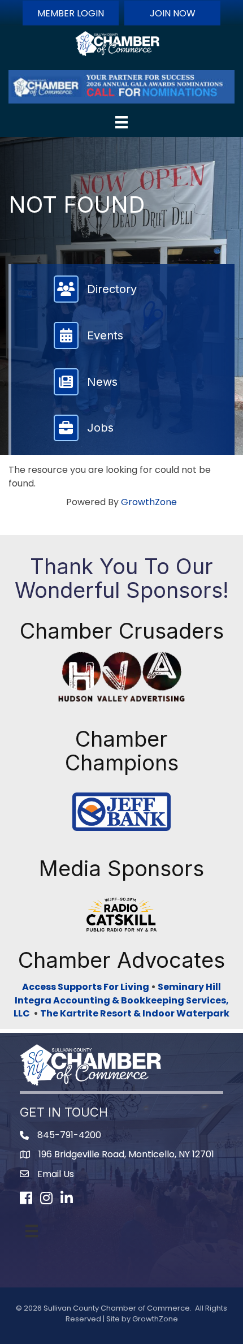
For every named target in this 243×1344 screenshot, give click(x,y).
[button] (71, 13)
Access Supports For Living (85, 986)
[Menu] (121, 122)
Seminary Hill (189, 986)
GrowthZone (149, 502)
